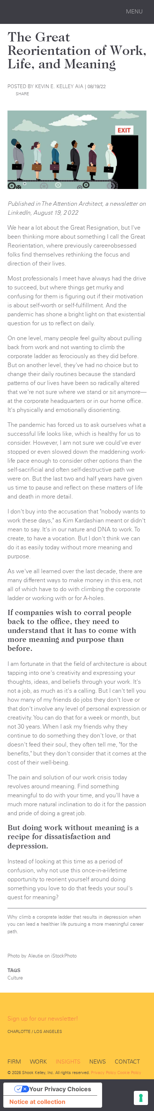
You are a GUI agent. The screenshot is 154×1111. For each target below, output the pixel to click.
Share (22, 93)
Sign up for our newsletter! (42, 1018)
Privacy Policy (103, 1072)
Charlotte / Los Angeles (34, 1031)
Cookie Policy (129, 1072)
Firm (14, 1061)
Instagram (47, 1045)
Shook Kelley (43, 12)
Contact (127, 1061)
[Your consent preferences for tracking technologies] (141, 1098)
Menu (134, 11)
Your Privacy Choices (60, 1089)
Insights (68, 1061)
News (97, 1061)
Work (38, 1061)
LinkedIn (29, 1045)
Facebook (11, 1045)
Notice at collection (37, 1101)
